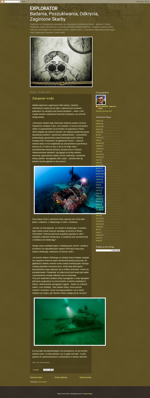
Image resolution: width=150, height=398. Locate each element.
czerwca (98, 137)
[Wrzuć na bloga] (46, 370)
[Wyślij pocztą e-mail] (44, 370)
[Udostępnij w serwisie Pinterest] (53, 370)
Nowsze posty (36, 377)
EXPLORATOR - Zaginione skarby (107, 107)
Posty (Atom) (42, 382)
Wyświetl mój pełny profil (104, 111)
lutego (98, 162)
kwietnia (98, 123)
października (100, 174)
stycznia (98, 126)
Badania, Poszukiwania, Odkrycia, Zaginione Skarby (64, 14)
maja (97, 140)
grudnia (98, 129)
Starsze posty (85, 377)
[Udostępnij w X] (48, 370)
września (98, 157)
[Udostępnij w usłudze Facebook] (50, 370)
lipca (97, 135)
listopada (99, 143)
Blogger (90, 393)
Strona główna (61, 377)
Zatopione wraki (43, 98)
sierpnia (98, 121)
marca (98, 151)
